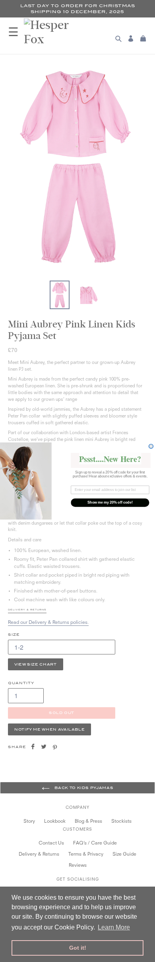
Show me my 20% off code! (110, 502)
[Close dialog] (151, 446)
